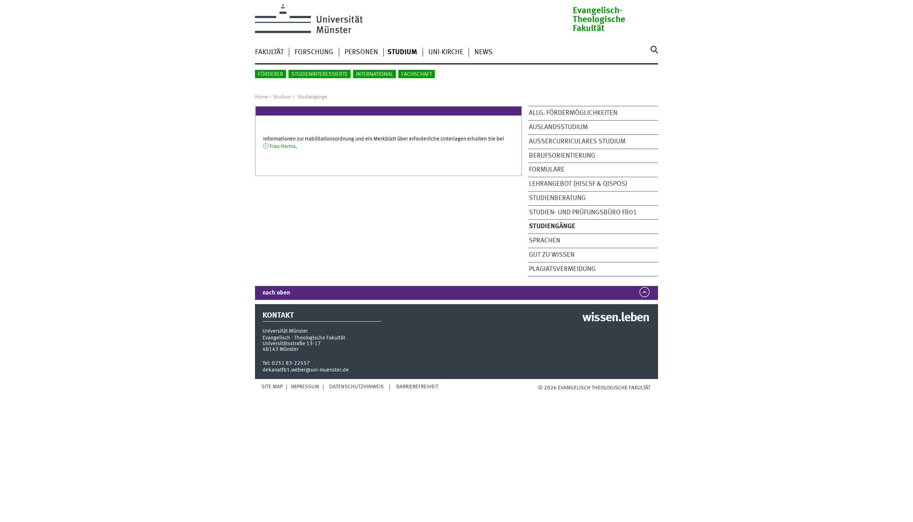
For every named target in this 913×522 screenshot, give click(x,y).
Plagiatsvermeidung (562, 269)
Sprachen (544, 240)
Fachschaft (416, 74)
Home (261, 96)
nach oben (276, 293)
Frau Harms (283, 146)
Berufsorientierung (562, 156)
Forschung (314, 52)
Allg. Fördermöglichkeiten (573, 113)
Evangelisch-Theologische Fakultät (599, 19)
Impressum (305, 387)
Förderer (270, 74)
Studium (282, 96)
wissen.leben (615, 318)
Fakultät (269, 52)
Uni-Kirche (445, 52)
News (483, 52)
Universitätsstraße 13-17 (291, 344)
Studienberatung (557, 198)
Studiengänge (312, 96)
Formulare (547, 170)
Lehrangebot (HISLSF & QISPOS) (578, 184)
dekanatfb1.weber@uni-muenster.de (305, 370)
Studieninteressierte (319, 74)
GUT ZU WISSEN (552, 255)
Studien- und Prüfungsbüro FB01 (583, 212)
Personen (361, 52)
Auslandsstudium (558, 127)
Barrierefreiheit (417, 387)
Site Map (272, 387)
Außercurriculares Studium (577, 141)
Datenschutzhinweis (356, 387)
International (374, 74)
